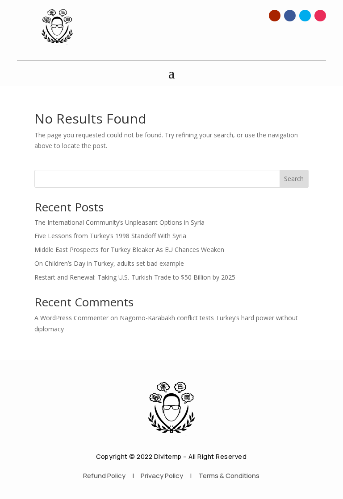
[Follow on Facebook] (290, 15)
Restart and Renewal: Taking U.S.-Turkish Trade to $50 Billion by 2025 (134, 277)
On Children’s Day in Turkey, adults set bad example (109, 263)
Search (294, 178)
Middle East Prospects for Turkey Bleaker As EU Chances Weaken (129, 249)
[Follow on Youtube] (274, 15)
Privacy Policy (162, 475)
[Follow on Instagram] (320, 15)
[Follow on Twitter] (305, 15)
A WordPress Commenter (71, 317)
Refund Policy (104, 475)
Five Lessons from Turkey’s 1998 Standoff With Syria (110, 235)
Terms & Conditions (228, 475)
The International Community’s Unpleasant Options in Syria (119, 222)
